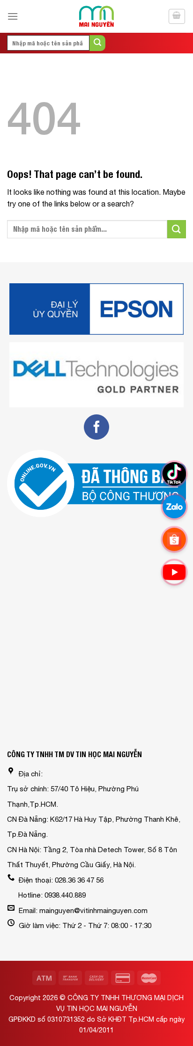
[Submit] (97, 43)
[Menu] (12, 16)
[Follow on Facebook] (96, 427)
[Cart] (177, 16)
